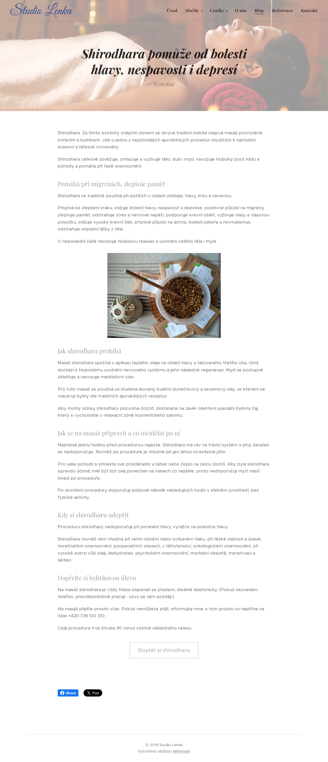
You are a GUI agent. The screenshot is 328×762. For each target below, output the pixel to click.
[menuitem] (173, 10)
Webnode (181, 751)
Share (71, 693)
